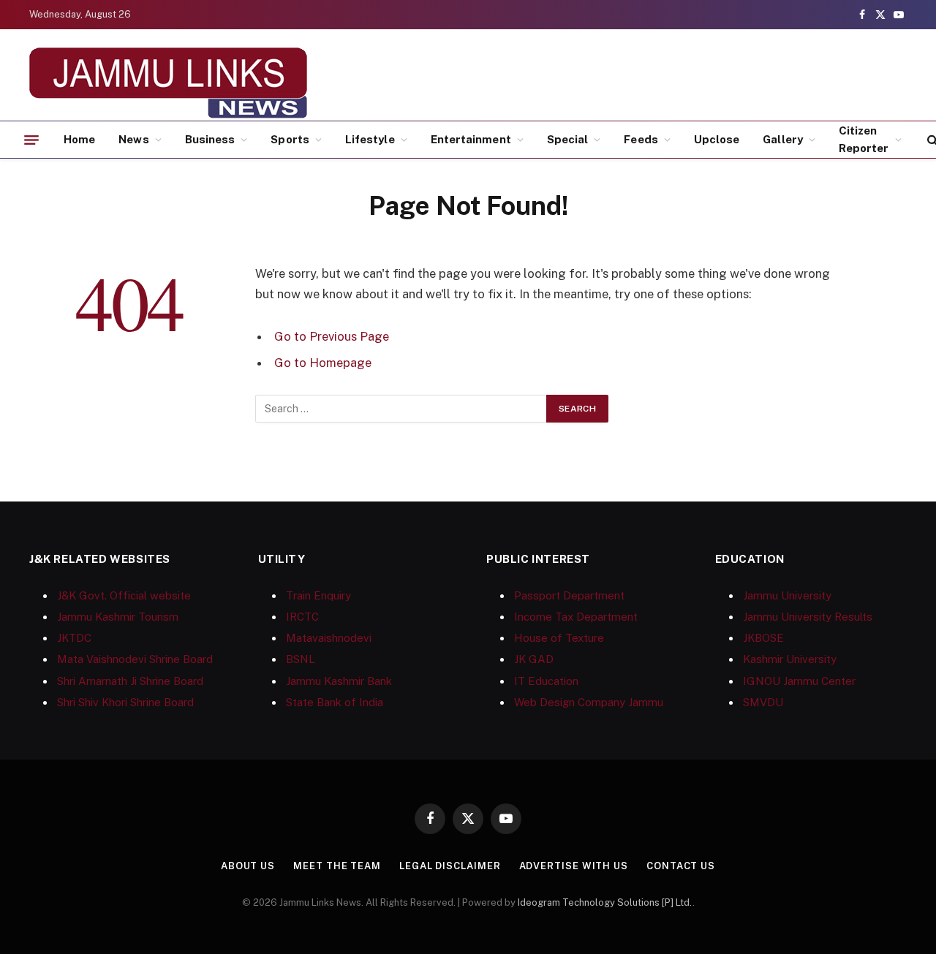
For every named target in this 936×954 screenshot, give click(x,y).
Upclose (717, 139)
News (133, 139)
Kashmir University (790, 659)
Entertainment (471, 139)
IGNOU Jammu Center (799, 681)
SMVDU (763, 702)
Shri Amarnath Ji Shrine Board (130, 681)
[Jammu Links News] (168, 82)
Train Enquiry (318, 595)
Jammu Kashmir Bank (339, 681)
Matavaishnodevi (328, 638)
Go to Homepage (322, 362)
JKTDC (74, 638)
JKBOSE (763, 638)
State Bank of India (334, 702)
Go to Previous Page (331, 336)
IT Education (546, 681)
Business (210, 139)
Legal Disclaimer (450, 865)
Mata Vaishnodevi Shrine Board (135, 659)
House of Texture (559, 638)
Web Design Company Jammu (588, 702)
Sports (290, 139)
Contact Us (680, 865)
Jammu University (787, 595)
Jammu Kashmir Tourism (117, 616)
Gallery (783, 139)
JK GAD (534, 659)
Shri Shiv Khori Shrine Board (125, 702)
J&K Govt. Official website (124, 595)
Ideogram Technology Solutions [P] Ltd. (605, 902)
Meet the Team (337, 865)
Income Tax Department (576, 616)
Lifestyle (370, 139)
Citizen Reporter (864, 139)
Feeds (640, 139)
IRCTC (302, 616)
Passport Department (569, 595)
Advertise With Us (573, 865)
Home (79, 139)
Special (568, 139)
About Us (248, 865)
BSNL (300, 659)
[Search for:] (401, 409)
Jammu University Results (807, 616)
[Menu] (31, 139)
